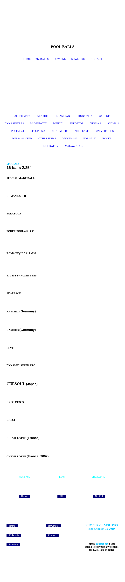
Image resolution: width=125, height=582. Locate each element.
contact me (102, 543)
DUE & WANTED (22, 138)
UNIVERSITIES (105, 131)
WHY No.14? (69, 138)
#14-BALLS (42, 59)
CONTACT (96, 59)
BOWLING (60, 59)
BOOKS (106, 138)
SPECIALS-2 (38, 131)
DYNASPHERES (14, 123)
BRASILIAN (63, 116)
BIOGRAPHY (50, 146)
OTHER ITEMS (47, 138)
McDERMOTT (38, 123)
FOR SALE (89, 138)
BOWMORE (78, 59)
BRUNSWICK (84, 116)
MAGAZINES (73, 146)
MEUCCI (58, 123)
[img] (62, 88)
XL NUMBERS (59, 131)
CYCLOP (104, 116)
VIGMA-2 (113, 123)
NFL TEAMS (82, 131)
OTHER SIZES (22, 116)
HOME (27, 59)
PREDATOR (77, 123)
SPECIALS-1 (17, 131)
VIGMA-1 (95, 123)
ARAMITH (43, 116)
